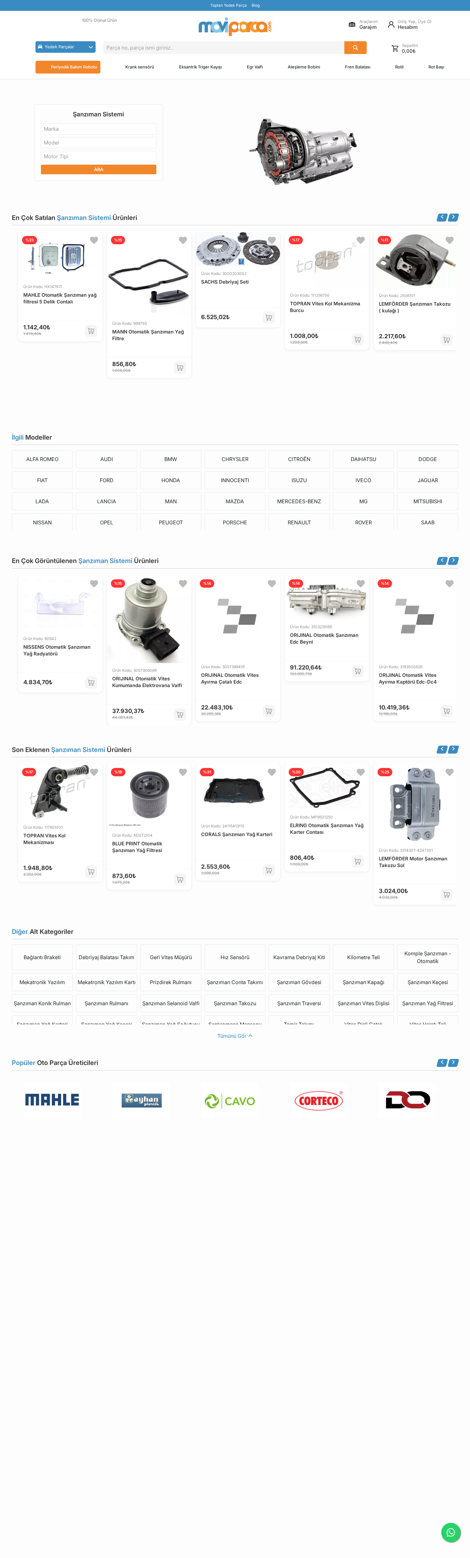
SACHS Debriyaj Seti (225, 282)
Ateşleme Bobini (304, 66)
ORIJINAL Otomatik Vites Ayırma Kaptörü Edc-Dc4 (408, 678)
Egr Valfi (255, 66)
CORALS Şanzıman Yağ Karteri (236, 834)
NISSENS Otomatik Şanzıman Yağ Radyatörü (56, 650)
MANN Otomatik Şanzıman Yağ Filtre (148, 335)
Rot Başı (436, 66)
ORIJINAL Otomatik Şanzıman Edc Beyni (324, 638)
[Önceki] (442, 218)
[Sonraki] (453, 218)
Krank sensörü (139, 66)
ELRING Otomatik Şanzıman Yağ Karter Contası (327, 828)
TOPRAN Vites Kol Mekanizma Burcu (325, 307)
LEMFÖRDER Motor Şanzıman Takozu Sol (413, 862)
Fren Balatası (357, 66)
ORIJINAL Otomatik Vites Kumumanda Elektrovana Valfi (147, 682)
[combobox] (98, 129)
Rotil (399, 66)
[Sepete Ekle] (91, 331)
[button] (65, 47)
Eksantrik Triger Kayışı (200, 66)
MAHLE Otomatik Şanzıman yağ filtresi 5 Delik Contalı (60, 298)
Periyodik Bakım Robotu (74, 66)
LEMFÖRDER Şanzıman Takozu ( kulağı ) (414, 307)
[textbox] (53, 128)
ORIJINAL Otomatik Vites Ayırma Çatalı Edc (230, 678)
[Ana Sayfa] (235, 26)
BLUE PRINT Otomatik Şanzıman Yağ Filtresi (137, 847)
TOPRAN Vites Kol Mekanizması (44, 839)
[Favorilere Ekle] (94, 240)
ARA (98, 169)
